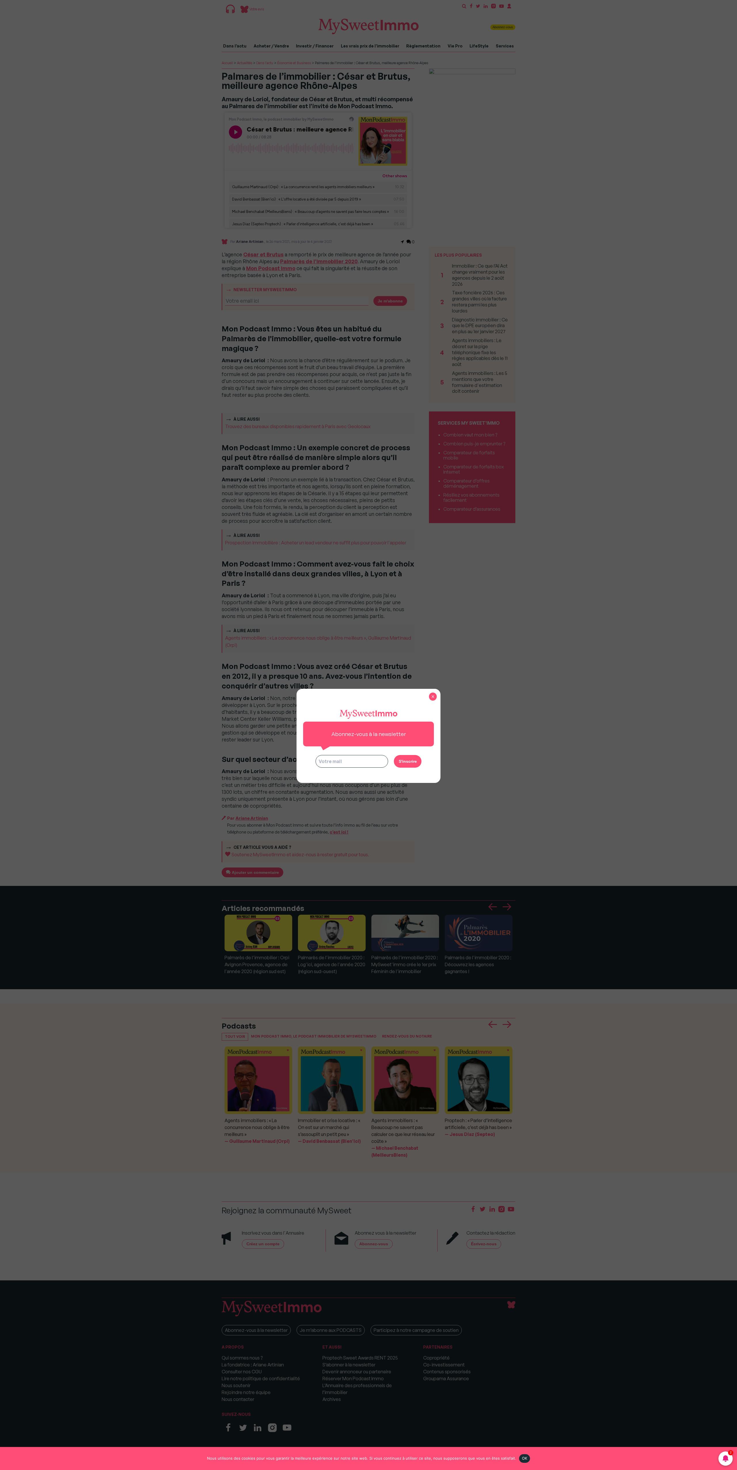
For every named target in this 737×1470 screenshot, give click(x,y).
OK (524, 1458)
